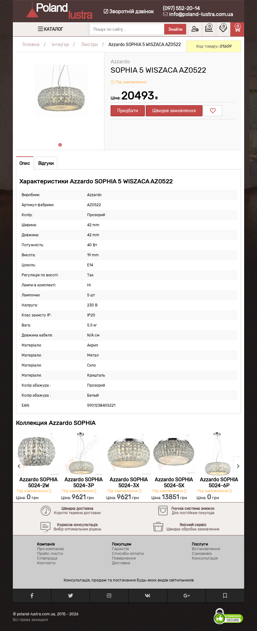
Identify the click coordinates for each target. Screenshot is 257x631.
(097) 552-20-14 (181, 8)
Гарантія (120, 548)
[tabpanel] (60, 96)
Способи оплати (128, 553)
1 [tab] (60, 145)
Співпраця (47, 558)
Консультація (205, 558)
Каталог (53, 29)
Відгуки (46, 163)
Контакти (46, 563)
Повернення (124, 558)
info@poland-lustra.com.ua (201, 14)
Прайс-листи (50, 553)
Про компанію (50, 548)
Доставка (121, 563)
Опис (24, 163)
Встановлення (206, 548)
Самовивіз (202, 553)
